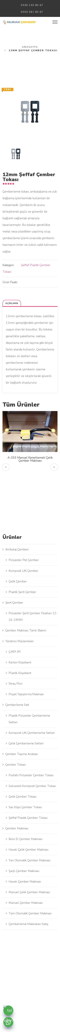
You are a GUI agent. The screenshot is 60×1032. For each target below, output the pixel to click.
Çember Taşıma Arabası (21, 754)
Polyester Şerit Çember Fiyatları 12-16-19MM (33, 616)
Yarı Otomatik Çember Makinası (29, 860)
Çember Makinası (16, 828)
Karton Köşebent (20, 662)
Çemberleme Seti (17, 705)
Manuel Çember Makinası (26, 903)
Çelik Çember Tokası (22, 797)
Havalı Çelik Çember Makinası (28, 850)
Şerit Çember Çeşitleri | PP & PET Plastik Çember (30, 454)
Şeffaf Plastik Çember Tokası (28, 818)
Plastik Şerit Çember (22, 592)
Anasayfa (30, 47)
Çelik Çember (18, 581)
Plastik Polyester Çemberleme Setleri (29, 719)
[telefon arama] (8, 1010)
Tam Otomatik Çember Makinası (30, 913)
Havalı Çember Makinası (25, 882)
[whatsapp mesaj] (8, 1022)
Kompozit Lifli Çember (23, 571)
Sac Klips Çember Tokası (25, 807)
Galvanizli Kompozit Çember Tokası (32, 786)
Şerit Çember (14, 603)
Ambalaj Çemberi (17, 549)
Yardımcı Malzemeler (19, 641)
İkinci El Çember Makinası (25, 839)
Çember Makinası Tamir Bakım (25, 630)
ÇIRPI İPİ (14, 652)
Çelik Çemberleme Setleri (26, 743)
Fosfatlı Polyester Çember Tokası (31, 775)
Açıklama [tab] (11, 303)
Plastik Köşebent (20, 673)
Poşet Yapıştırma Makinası (26, 694)
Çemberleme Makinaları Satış (28, 924)
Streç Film (15, 684)
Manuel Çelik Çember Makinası (29, 892)
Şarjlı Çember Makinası (24, 871)
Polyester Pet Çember (24, 560)
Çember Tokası (15, 765)
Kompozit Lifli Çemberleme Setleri (32, 733)
